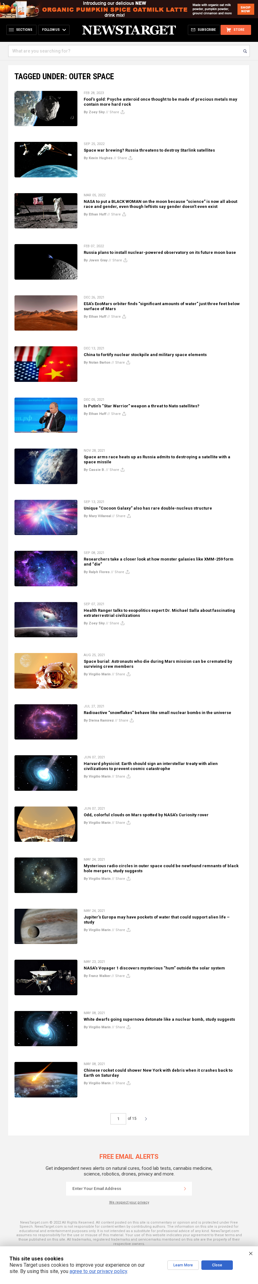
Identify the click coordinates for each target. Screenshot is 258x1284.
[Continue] (185, 1189)
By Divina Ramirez (99, 720)
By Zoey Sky (94, 112)
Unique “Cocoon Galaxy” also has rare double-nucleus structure (148, 508)
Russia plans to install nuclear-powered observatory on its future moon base (160, 252)
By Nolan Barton (97, 362)
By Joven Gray (96, 260)
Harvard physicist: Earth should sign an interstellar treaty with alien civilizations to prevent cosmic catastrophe (151, 766)
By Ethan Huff (95, 214)
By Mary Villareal (97, 516)
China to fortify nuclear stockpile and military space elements (145, 354)
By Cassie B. (94, 470)
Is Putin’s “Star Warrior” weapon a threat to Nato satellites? (141, 406)
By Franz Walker (97, 976)
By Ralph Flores (97, 572)
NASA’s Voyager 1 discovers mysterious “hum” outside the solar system (154, 968)
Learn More (183, 1265)
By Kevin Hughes (98, 158)
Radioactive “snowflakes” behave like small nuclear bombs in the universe (157, 712)
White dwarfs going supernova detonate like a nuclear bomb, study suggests (159, 1019)
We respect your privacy (129, 1202)
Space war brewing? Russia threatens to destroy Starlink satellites (149, 150)
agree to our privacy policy (98, 1271)
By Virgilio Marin (97, 674)
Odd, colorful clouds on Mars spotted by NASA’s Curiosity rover (146, 814)
